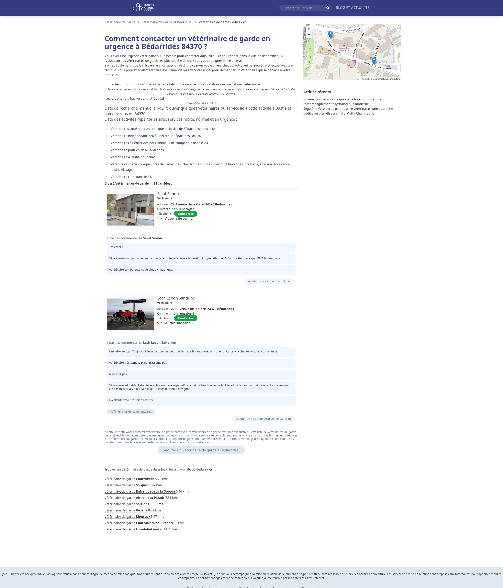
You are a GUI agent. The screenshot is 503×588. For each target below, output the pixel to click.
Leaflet (365, 78)
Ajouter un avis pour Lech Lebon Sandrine (264, 419)
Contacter (186, 214)
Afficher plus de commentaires (131, 411)
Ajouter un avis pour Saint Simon (270, 281)
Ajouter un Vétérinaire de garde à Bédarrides (201, 450)
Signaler (286, 227)
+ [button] (308, 28)
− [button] (308, 34)
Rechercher (328, 8)
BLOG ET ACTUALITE (352, 7)
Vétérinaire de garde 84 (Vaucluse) (167, 22)
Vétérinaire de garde (120, 22)
